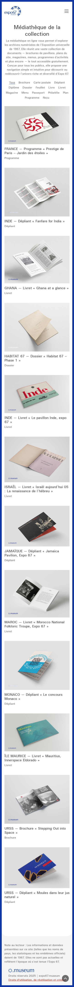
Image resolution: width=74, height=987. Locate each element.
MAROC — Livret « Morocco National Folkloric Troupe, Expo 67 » (34, 624)
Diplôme (14, 87)
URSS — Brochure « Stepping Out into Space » (35, 830)
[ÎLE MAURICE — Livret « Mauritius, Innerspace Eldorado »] (37, 732)
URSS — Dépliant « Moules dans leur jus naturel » (37, 894)
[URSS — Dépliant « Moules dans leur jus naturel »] (37, 867)
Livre (51, 87)
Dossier (27, 87)
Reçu (46, 97)
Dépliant (59, 82)
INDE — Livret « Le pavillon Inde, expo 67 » (35, 419)
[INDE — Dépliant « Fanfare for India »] (37, 192)
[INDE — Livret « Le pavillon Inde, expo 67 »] (37, 394)
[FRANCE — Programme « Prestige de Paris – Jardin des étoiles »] (37, 125)
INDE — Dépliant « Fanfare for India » (34, 221)
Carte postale (42, 82)
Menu (25, 92)
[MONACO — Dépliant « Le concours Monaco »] (37, 665)
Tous (12, 82)
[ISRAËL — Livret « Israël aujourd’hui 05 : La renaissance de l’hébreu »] (37, 459)
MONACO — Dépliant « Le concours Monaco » (33, 696)
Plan (65, 92)
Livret (62, 87)
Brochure (24, 82)
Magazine (12, 92)
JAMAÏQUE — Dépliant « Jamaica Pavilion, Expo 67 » (31, 553)
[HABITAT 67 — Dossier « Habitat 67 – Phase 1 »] (37, 327)
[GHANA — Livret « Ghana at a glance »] (37, 259)
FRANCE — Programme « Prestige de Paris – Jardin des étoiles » (34, 151)
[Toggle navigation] (67, 11)
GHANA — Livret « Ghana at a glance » (36, 288)
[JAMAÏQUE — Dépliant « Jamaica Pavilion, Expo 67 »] (37, 526)
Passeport (38, 92)
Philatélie (54, 92)
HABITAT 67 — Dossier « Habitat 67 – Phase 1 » (35, 358)
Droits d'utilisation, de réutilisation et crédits (37, 979)
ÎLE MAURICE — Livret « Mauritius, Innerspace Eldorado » (32, 758)
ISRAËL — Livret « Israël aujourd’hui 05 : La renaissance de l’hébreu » (36, 489)
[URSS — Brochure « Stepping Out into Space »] (37, 799)
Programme (32, 97)
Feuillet (40, 87)
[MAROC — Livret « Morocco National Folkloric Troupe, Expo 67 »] (37, 593)
